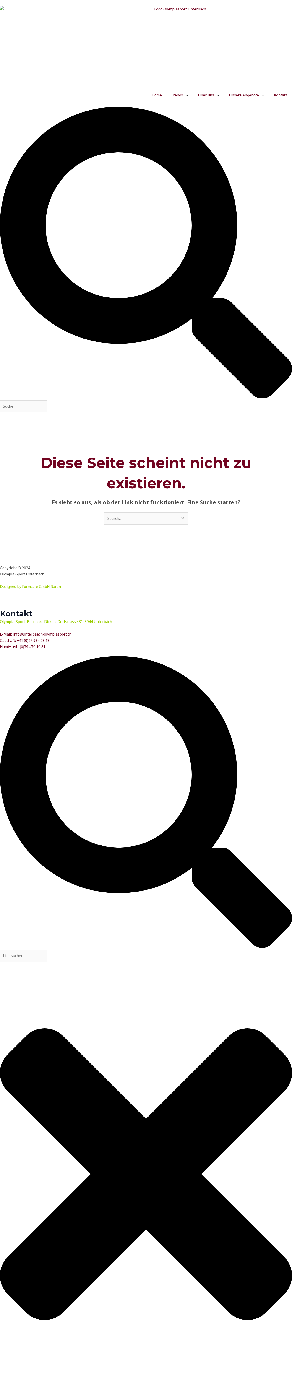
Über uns (206, 95)
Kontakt (280, 95)
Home (157, 95)
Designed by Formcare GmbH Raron (30, 586)
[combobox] (23, 406)
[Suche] (146, 397)
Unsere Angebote (244, 95)
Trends (177, 95)
